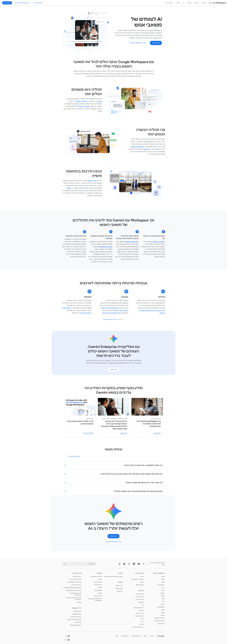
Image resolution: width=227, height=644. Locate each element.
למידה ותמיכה (76, 573)
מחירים (178, 3)
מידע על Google (136, 636)
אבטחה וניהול (139, 573)
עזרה (117, 636)
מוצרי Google (125, 636)
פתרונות (204, 3)
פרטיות (152, 636)
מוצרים (196, 3)
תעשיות (189, 3)
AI (183, 3)
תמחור (121, 573)
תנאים (145, 636)
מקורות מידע (169, 3)
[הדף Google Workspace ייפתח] (217, 3)
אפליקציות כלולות (159, 573)
